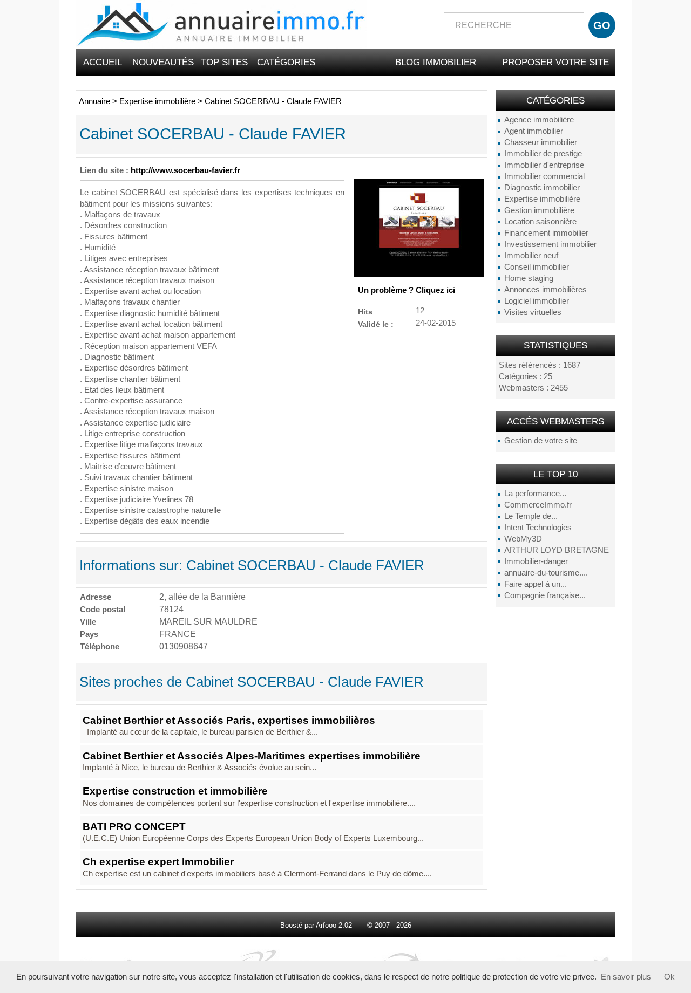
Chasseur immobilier (540, 142)
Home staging (528, 278)
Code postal (102, 609)
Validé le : (376, 324)
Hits (365, 311)
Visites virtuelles (532, 312)
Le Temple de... (531, 516)
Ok (669, 977)
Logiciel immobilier (536, 301)
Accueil (102, 62)
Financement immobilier (546, 233)
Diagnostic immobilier (542, 187)
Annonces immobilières (545, 289)
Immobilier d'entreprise (544, 165)
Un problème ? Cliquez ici (406, 290)
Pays (89, 634)
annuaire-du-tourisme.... (546, 573)
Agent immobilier (533, 131)
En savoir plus (626, 977)
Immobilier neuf (531, 255)
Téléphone (99, 646)
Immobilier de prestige (543, 153)
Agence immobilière (539, 119)
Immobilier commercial (544, 176)
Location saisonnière (540, 221)
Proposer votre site (555, 62)
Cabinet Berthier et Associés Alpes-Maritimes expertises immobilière (252, 756)
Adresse (95, 597)
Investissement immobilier (550, 244)
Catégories (286, 62)
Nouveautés (163, 62)
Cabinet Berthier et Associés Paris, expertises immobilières (229, 720)
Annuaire (94, 101)
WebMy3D (523, 539)
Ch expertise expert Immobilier (158, 861)
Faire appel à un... (535, 584)
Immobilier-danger (536, 561)
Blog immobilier (435, 62)
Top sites (224, 62)
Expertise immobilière (542, 199)
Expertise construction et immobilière (175, 791)
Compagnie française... (545, 595)
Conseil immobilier (536, 267)
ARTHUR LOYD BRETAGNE (556, 550)
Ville (88, 622)
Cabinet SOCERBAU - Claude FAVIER (273, 101)
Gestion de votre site (540, 440)
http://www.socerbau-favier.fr (185, 170)
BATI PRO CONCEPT (134, 826)
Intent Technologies (538, 527)
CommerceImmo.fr (538, 505)
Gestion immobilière (539, 210)
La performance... (535, 493)
